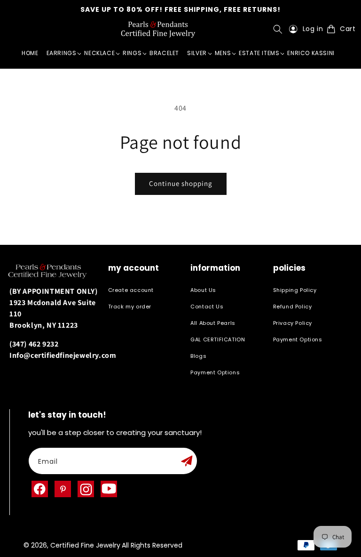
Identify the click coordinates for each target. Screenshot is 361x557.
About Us (203, 290)
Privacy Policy (292, 323)
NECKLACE (99, 53)
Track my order (129, 306)
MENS (223, 53)
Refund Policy (292, 306)
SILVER (197, 53)
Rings (132, 53)
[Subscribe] (186, 461)
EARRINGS (62, 53)
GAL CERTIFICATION (217, 339)
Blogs (198, 356)
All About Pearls (212, 323)
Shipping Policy (295, 290)
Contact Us (206, 306)
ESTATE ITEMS (259, 53)
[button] (280, 29)
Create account (131, 290)
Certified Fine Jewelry (85, 545)
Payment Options (215, 372)
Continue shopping (180, 183)
